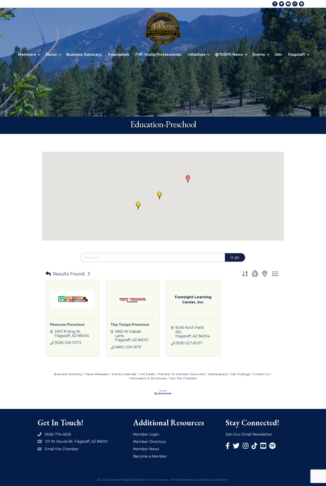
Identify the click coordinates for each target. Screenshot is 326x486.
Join (278, 54)
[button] (188, 179)
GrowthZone (219, 479)
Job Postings (240, 374)
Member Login (146, 434)
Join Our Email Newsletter (249, 434)
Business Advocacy (84, 54)
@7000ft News (229, 54)
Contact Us (261, 374)
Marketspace (218, 374)
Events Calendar (124, 374)
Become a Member (150, 456)
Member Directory (149, 442)
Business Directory (68, 374)
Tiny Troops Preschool (130, 325)
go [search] (237, 257)
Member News (146, 449)
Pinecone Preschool (67, 325)
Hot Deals (147, 374)
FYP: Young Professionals (158, 54)
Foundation (118, 54)
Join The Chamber (183, 378)
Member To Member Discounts (181, 374)
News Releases (97, 374)
